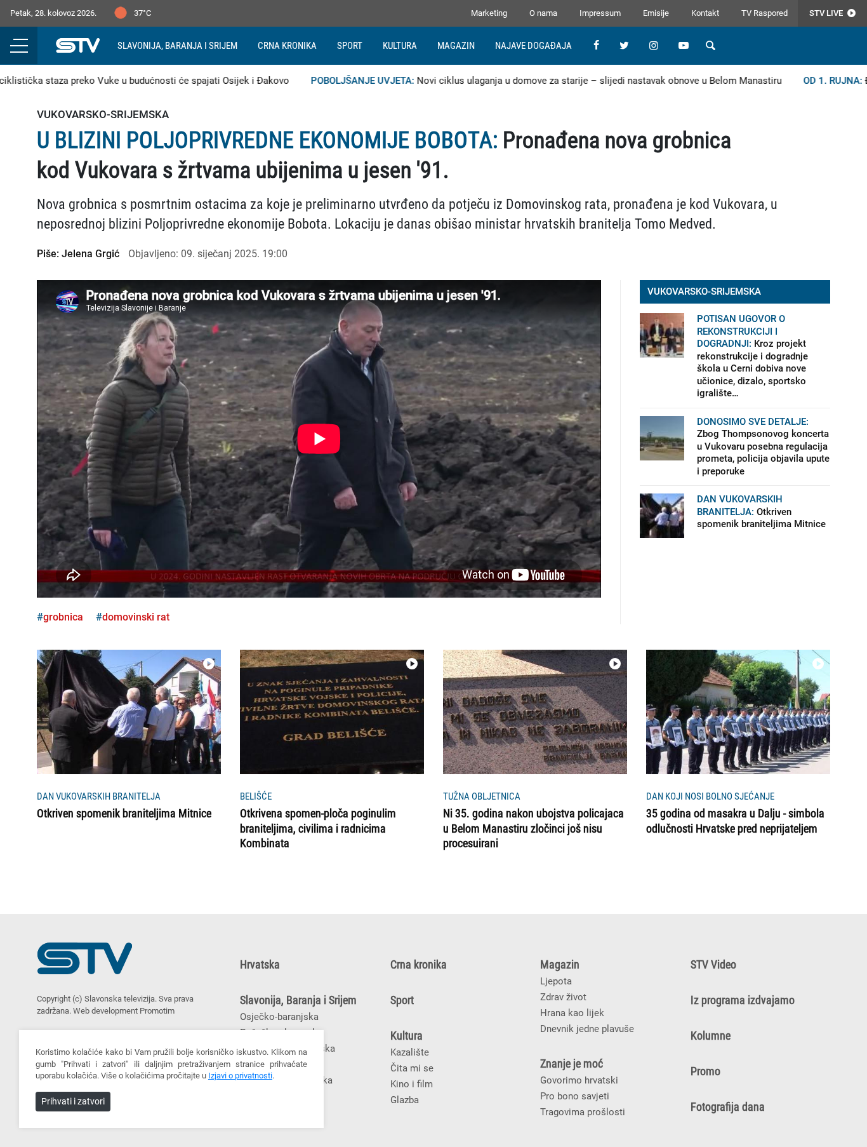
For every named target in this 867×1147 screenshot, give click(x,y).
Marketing (489, 13)
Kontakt (705, 13)
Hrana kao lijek (572, 1013)
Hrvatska (260, 964)
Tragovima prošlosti (582, 1112)
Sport (349, 45)
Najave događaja (533, 45)
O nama (543, 13)
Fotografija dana (728, 1107)
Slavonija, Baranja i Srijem (177, 45)
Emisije (656, 13)
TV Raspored (764, 13)
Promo (705, 1071)
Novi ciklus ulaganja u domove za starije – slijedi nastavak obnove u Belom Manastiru (528, 80)
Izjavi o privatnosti (240, 1075)
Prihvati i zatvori (73, 1101)
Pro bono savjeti (574, 1096)
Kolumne (711, 1036)
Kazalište (409, 1052)
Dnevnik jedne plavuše (587, 1029)
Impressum (600, 13)
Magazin (456, 45)
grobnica (63, 617)
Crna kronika (287, 45)
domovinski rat (135, 617)
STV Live (827, 13)
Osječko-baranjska (279, 1017)
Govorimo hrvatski (579, 1080)
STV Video (713, 964)
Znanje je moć (571, 1063)
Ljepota (556, 981)
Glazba (404, 1100)
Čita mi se (412, 1068)
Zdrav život (563, 997)
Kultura (400, 45)
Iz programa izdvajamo (743, 1000)
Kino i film (411, 1084)
